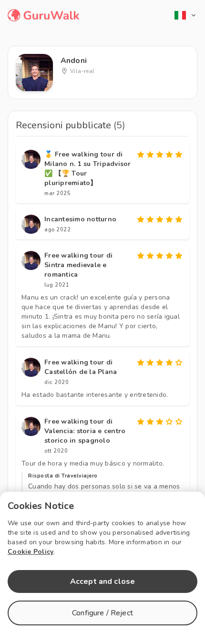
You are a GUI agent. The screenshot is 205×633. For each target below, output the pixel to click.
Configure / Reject (102, 613)
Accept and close (102, 581)
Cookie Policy (30, 551)
